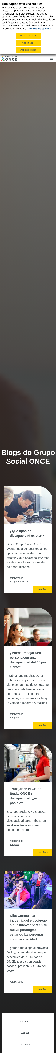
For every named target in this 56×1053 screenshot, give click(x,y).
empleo (14, 717)
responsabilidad (19, 581)
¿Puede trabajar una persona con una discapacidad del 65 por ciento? (28, 660)
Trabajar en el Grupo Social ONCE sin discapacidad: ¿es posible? (25, 796)
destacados (25, 1021)
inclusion (25, 1044)
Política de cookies (40, 28)
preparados (16, 578)
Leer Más (43, 589)
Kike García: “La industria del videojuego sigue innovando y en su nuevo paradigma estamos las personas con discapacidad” (28, 927)
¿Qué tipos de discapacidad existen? (27, 533)
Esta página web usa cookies (22, 3)
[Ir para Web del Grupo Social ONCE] (9, 58)
